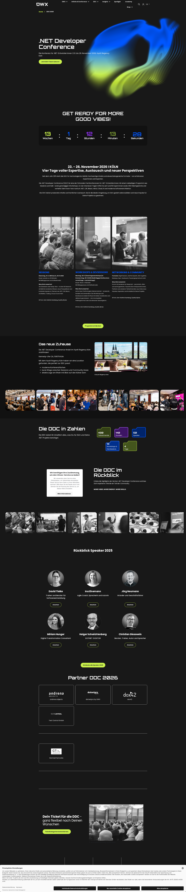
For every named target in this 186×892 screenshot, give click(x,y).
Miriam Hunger (55, 634)
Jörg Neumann (130, 591)
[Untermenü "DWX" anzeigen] (67, 1)
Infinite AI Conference (79, 1)
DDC (94, 1)
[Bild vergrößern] (144, 369)
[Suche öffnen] (139, 4)
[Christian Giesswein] (130, 623)
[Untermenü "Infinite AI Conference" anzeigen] (88, 1)
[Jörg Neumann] (130, 580)
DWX (63, 1)
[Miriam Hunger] (56, 623)
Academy (128, 1)
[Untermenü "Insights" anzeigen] (109, 1)
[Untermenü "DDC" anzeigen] (98, 1)
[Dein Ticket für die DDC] (116, 822)
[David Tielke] (56, 580)
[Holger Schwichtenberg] (93, 623)
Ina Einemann (93, 591)
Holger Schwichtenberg (93, 634)
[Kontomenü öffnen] (143, 4)
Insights (105, 1)
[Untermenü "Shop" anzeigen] (132, 7)
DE (147, 4)
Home (41, 12)
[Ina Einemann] (93, 580)
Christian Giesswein (130, 634)
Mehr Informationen (64, 493)
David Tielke (56, 591)
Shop (128, 7)
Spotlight (117, 1)
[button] (56, 695)
